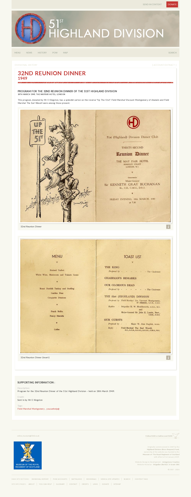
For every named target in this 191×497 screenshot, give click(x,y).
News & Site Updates (110, 479)
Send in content (152, 4)
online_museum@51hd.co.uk (28, 436)
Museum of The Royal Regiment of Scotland (161, 454)
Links (95, 484)
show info (168, 227)
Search (172, 52)
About (32, 484)
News (29, 52)
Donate (172, 4)
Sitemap (117, 484)
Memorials (91, 479)
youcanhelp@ (52, 408)
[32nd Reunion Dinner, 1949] (95, 166)
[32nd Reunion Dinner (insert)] (95, 295)
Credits (85, 484)
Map (65, 52)
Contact (73, 484)
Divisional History (26, 65)
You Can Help (45, 484)
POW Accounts (60, 479)
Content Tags (141, 479)
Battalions (77, 479)
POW (54, 52)
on (159, 436)
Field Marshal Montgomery (31, 408)
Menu (17, 52)
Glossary (60, 484)
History (42, 52)
